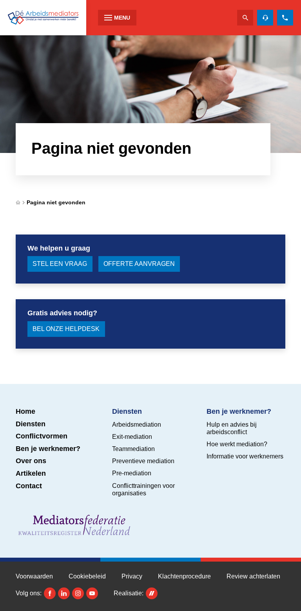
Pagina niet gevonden (56, 202)
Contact (29, 486)
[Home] (43, 17)
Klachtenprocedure (184, 576)
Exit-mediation (132, 436)
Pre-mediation (131, 473)
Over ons (31, 461)
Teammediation (133, 449)
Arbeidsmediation (136, 424)
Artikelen (31, 473)
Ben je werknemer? (48, 449)
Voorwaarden (34, 576)
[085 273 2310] (285, 17)
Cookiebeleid (87, 576)
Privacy (131, 576)
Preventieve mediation (143, 461)
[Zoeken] (245, 17)
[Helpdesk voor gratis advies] (265, 17)
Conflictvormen (41, 436)
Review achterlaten (253, 576)
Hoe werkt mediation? (237, 444)
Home (25, 411)
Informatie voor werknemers (245, 456)
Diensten (30, 424)
